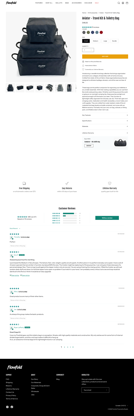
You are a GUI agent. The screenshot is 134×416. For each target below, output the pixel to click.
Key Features (86, 115)
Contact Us (10, 392)
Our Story (34, 379)
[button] (39, 3)
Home (84, 13)
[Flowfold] (11, 3)
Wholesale (35, 391)
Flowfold (114, 409)
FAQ (7, 379)
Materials (85, 126)
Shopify (126, 409)
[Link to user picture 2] (25, 279)
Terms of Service (12, 399)
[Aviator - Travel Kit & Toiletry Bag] (10, 87)
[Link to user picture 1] (14, 279)
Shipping (9, 382)
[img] (14, 234)
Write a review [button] (107, 218)
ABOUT (33, 375)
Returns (9, 386)
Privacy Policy (11, 395)
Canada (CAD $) (120, 405)
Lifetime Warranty (88, 133)
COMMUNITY (60, 375)
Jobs (32, 395)
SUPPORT (9, 375)
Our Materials (36, 382)
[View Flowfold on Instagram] (7, 406)
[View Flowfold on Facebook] (11, 406)
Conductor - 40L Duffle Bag (92, 142)
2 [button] (64, 347)
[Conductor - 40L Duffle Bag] (120, 143)
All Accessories (92, 13)
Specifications (86, 121)
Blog (58, 379)
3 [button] (67, 347)
